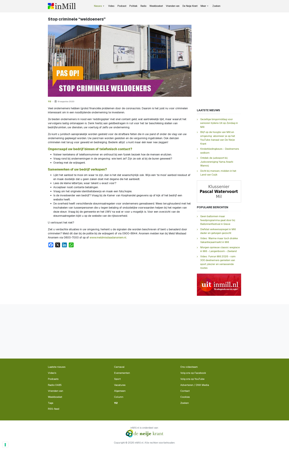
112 (49, 101)
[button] (99, 6)
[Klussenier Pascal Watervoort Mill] (219, 191)
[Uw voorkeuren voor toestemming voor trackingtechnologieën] (5, 445)
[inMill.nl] (62, 6)
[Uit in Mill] (219, 284)
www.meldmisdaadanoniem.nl (108, 237)
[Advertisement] (119, 272)
